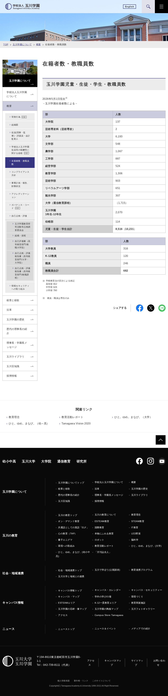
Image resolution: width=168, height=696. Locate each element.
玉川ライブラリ (139, 495)
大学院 (46, 461)
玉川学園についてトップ (71, 482)
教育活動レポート (72, 417)
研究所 (82, 461)
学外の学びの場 (103, 596)
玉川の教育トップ (67, 515)
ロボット (99, 539)
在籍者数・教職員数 (20, 162)
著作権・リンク (81, 681)
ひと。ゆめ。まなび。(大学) (146, 546)
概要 (38, 44)
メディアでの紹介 (140, 628)
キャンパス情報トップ (70, 590)
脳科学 (134, 539)
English (129, 6)
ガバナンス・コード (20, 206)
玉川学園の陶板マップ (106, 609)
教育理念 (14, 417)
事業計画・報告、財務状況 (20, 184)
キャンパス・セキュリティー (146, 590)
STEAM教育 (137, 521)
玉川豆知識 (64, 501)
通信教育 (64, 461)
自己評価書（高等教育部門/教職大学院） (22, 244)
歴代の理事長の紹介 (69, 495)
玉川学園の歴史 (139, 488)
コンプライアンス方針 (20, 173)
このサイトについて (101, 681)
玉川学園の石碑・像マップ (72, 609)
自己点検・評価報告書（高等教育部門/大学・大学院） (22, 258)
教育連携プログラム (142, 569)
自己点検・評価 (19, 216)
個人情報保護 (63, 681)
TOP (5, 44)
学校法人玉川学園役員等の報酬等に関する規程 (20, 150)
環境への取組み (66, 546)
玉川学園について (22, 44)
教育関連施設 (138, 602)
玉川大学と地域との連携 (71, 576)
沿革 (97, 488)
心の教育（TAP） (67, 533)
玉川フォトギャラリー (143, 609)
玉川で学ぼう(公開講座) (107, 569)
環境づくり (137, 596)
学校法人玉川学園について (109, 482)
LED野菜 (136, 533)
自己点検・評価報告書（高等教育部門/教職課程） (22, 273)
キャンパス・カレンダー (108, 590)
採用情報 (99, 501)
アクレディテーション (20, 195)
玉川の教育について (105, 514)
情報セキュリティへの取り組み (20, 287)
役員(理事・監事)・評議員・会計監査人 (20, 135)
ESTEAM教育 (102, 521)
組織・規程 (20, 235)
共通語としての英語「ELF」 (73, 527)
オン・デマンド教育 (69, 521)
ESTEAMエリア (66, 602)
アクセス (63, 615)
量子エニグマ (65, 539)
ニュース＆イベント (105, 628)
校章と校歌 (64, 488)
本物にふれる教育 (104, 533)
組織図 (14, 125)
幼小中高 (9, 461)
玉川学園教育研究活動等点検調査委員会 (22, 227)
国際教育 (99, 527)
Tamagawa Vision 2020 (76, 423)
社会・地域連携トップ (70, 570)
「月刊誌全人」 (103, 552)
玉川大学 (28, 461)
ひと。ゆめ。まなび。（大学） (133, 417)
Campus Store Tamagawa (109, 615)
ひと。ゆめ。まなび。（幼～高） (29, 423)
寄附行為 (15, 117)
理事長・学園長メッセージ (109, 495)
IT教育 (134, 527)
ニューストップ (66, 629)
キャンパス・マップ (69, 596)
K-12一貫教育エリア (106, 602)
